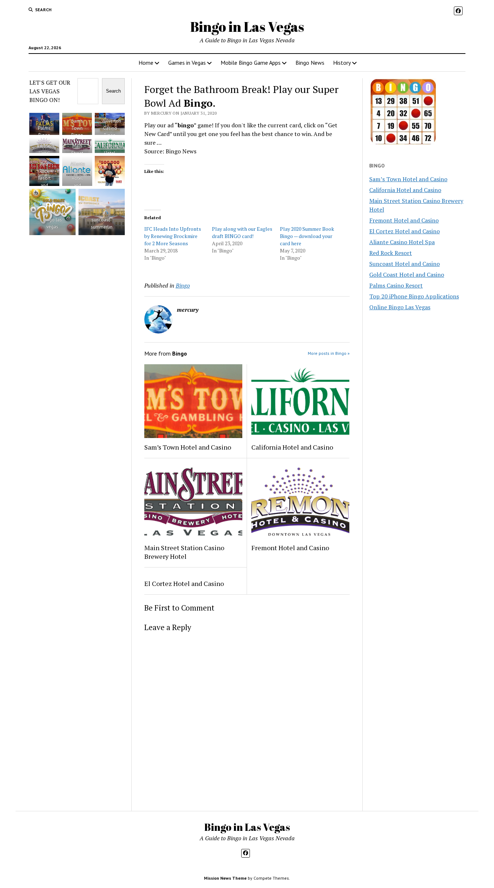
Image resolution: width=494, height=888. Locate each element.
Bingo (183, 285)
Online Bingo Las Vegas (399, 307)
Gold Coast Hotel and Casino (406, 275)
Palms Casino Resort (396, 285)
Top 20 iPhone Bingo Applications (414, 296)
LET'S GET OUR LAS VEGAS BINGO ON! (49, 91)
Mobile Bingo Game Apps (251, 62)
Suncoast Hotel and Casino (404, 264)
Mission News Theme (225, 878)
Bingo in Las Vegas (247, 26)
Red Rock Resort (390, 253)
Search (113, 91)
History (342, 62)
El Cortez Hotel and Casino (184, 583)
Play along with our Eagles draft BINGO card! (242, 232)
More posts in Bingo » (329, 353)
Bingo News (309, 62)
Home (146, 62)
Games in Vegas (187, 62)
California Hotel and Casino (292, 447)
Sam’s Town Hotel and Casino (187, 447)
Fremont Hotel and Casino (290, 547)
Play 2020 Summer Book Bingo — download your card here (307, 236)
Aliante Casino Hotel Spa (402, 242)
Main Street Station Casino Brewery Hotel (184, 552)
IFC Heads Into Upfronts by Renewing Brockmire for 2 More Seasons (172, 236)
